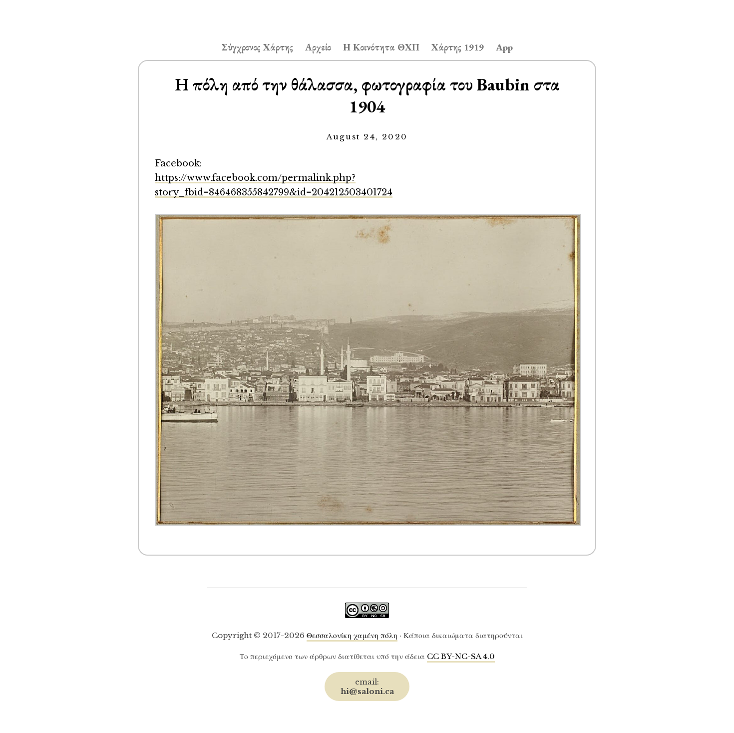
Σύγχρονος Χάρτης (257, 47)
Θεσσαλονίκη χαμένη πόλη (352, 635)
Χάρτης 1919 (457, 47)
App (504, 47)
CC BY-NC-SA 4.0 (461, 656)
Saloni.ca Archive (367, 12)
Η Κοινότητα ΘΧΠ (381, 47)
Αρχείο (318, 47)
